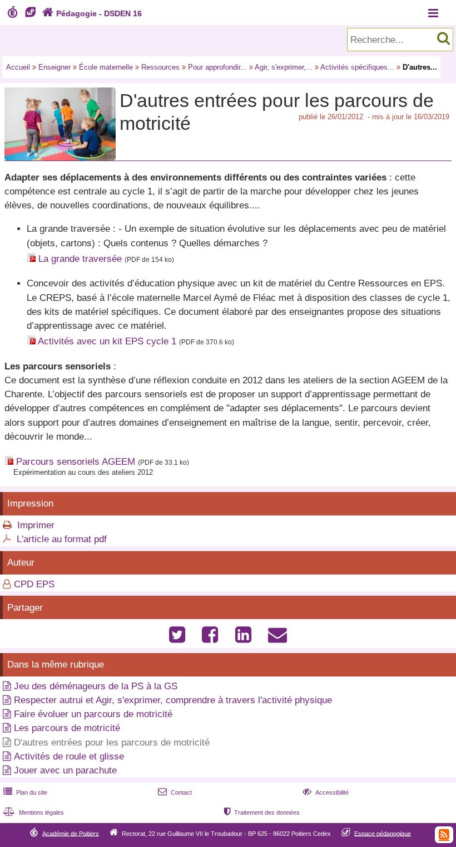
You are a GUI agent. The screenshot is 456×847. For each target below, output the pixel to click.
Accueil (18, 67)
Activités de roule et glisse (69, 756)
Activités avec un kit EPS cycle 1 (107, 341)
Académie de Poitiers (70, 833)
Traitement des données (262, 812)
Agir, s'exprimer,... (284, 67)
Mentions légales (33, 812)
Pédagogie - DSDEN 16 (92, 13)
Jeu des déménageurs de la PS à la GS (95, 686)
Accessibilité (326, 792)
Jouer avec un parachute (65, 770)
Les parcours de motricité (67, 728)
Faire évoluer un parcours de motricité (93, 714)
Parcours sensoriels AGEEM (75, 461)
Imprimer (35, 525)
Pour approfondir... (217, 67)
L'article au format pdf (62, 539)
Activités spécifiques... (357, 67)
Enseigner (54, 67)
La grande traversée (80, 259)
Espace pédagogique (382, 833)
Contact (175, 792)
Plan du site (25, 792)
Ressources (160, 67)
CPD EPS (34, 584)
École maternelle (106, 67)
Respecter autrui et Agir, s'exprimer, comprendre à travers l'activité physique (173, 700)
